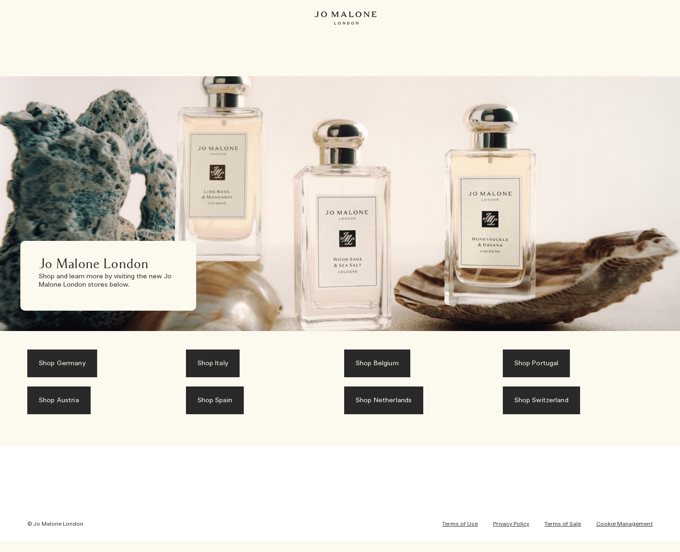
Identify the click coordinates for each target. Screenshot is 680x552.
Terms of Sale (562, 523)
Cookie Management (624, 523)
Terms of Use (460, 523)
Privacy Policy (511, 523)
